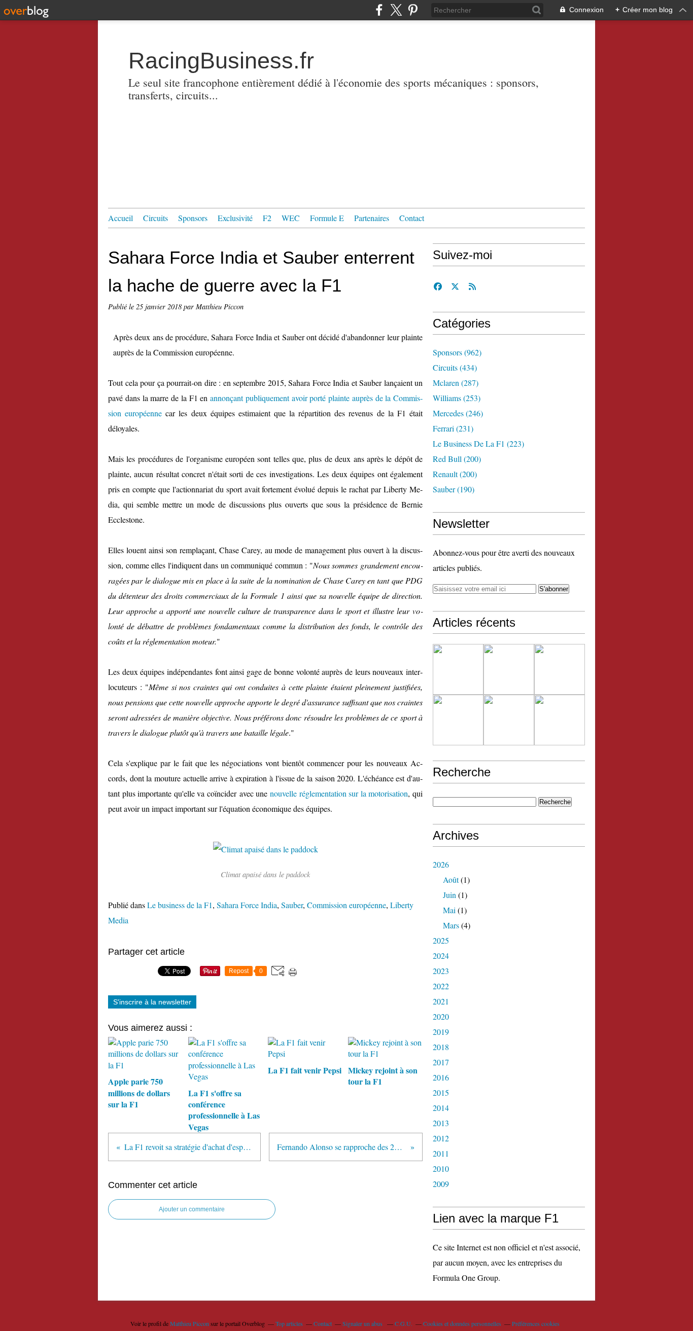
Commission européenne (346, 905)
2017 (441, 1062)
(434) (455, 367)
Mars (451, 925)
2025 (441, 940)
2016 (441, 1077)
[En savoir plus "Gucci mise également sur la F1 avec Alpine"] (559, 669)
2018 (441, 1046)
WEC (291, 217)
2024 (441, 955)
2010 (441, 1168)
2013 (441, 1123)
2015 (441, 1092)
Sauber (292, 905)
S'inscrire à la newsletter (152, 1002)
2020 (441, 1016)
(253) (456, 397)
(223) (478, 443)
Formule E (327, 217)
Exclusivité (235, 217)
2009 (441, 1183)
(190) (453, 489)
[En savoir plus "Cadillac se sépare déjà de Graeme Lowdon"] (458, 669)
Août (451, 879)
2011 (441, 1153)
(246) (458, 413)
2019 (441, 1031)
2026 (441, 864)
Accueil (120, 217)
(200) (457, 458)
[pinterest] (412, 10)
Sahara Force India (247, 905)
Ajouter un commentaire (192, 1209)
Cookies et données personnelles (462, 1323)
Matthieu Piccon (189, 1323)
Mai (449, 910)
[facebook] (379, 10)
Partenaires (371, 217)
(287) (455, 382)
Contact (411, 217)
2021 (441, 1001)
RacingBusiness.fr (221, 61)
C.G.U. (403, 1323)
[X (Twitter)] (396, 10)
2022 (441, 986)
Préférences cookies (536, 1323)
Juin (449, 894)
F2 (267, 217)
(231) (453, 428)
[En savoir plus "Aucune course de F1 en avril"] (508, 720)
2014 (441, 1107)
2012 (441, 1138)
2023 (441, 970)
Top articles (289, 1323)
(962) (457, 352)
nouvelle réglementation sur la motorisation (339, 793)
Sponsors (192, 217)
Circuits (155, 217)
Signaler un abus (363, 1323)
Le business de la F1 (180, 905)
